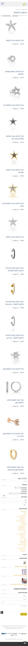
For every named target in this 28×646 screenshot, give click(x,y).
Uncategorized (23, 511)
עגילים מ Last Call (21, 527)
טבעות (25, 514)
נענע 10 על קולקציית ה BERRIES (21, 566)
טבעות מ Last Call (21, 526)
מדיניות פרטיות (20, 639)
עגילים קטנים (22, 538)
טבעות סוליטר (22, 522)
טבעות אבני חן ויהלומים (21, 516)
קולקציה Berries (23, 540)
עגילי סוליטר (23, 536)
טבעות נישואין (23, 523)
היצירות (25, 512)
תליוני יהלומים (22, 550)
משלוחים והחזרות (13, 639)
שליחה (23, 614)
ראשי (26, 9)
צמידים (25, 539)
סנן (24, 505)
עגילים (25, 531)
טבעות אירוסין (22, 518)
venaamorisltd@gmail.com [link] (11, 628)
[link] (25, 643)
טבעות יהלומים (22, 519)
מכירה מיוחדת (23, 524)
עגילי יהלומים (22, 535)
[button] (2, 612)
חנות (23, 9)
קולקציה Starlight (23, 542)
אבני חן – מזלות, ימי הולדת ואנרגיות (20, 575)
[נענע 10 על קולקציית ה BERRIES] (24, 563)
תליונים (25, 546)
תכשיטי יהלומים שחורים (22, 544)
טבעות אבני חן (22, 515)
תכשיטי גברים (23, 543)
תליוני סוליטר (22, 551)
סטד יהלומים (22, 532)
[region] (14, 9)
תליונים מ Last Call (21, 530)
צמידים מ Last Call (21, 528)
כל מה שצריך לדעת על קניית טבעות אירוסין (19, 584)
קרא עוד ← (25, 567)
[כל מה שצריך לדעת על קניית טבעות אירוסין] (24, 580)
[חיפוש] (2, 481)
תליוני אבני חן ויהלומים (21, 548)
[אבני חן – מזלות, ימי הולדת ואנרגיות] (24, 571)
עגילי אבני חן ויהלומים (21, 534)
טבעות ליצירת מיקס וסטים (20, 520)
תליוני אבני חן (22, 547)
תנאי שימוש (7, 639)
